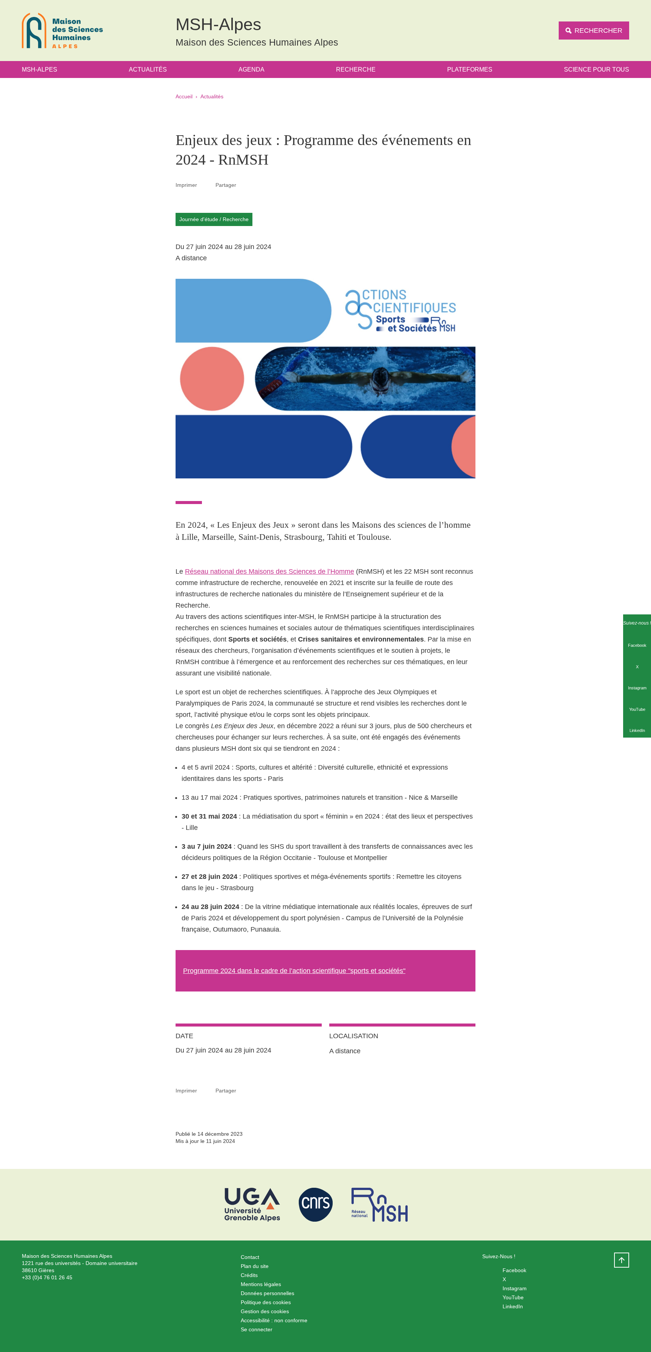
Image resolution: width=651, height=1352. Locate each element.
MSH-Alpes (39, 69)
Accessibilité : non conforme (274, 1320)
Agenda (251, 69)
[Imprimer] (206, 185)
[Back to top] (621, 1260)
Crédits (249, 1275)
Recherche (356, 69)
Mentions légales (261, 1284)
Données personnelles (267, 1293)
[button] (245, 184)
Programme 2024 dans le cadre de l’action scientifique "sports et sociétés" (294, 971)
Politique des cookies (266, 1302)
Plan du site (255, 1266)
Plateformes (469, 69)
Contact (250, 1257)
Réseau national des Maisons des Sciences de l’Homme (269, 571)
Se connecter (256, 1329)
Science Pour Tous (596, 69)
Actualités (148, 69)
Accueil (184, 96)
